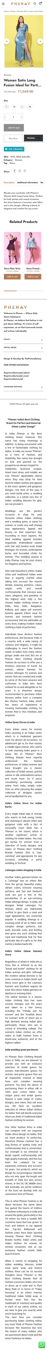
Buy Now (13, 138)
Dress (12, 163)
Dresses (7, 74)
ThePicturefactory (33, 358)
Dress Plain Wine (12, 268)
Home (6, 11)
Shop (13, 11)
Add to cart (14, 127)
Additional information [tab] (27, 182)
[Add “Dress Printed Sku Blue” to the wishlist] (36, 242)
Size (6, 100)
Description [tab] (9, 182)
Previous (7, 41)
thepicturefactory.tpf (13, 378)
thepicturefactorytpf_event (16, 375)
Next (40, 41)
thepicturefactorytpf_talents (17, 372)
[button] (6, 107)
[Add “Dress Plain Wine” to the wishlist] (15, 242)
